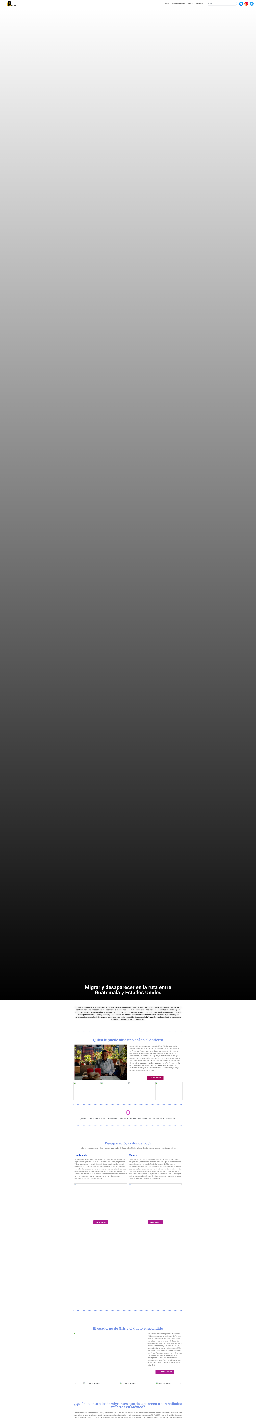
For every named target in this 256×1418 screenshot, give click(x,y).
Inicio (167, 4)
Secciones (199, 4)
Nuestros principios (178, 4)
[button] (87, 1091)
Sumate (190, 4)
